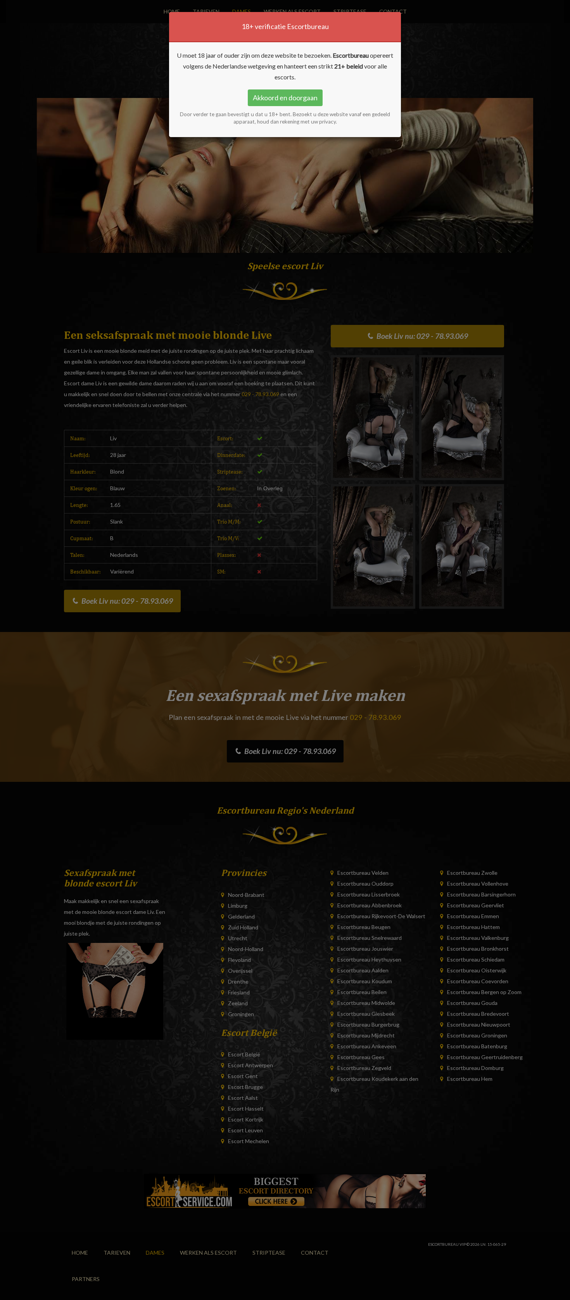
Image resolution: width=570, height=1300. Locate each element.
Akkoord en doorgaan (285, 97)
